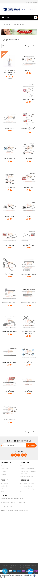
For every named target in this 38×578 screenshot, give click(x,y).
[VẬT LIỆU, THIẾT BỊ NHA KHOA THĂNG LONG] (19, 9)
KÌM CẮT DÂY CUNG (28, 245)
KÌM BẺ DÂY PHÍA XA (28, 99)
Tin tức (4, 471)
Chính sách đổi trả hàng (27, 489)
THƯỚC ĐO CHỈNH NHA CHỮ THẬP (29, 332)
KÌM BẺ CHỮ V (9, 216)
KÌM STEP (28, 216)
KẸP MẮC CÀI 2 (9, 391)
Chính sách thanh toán (27, 483)
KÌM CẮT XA (28, 159)
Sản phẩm (5, 468)
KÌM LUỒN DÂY (9, 245)
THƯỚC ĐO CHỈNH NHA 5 (28, 274)
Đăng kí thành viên (26, 466)
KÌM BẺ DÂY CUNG (9, 159)
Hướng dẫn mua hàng (27, 476)
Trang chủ (6, 24)
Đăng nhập (29, 2)
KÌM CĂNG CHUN (29, 187)
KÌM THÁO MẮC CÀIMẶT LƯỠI (28, 129)
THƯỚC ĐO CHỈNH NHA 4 (9, 303)
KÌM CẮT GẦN (29, 70)
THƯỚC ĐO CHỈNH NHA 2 (9, 332)
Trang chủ (5, 466)
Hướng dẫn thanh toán (27, 468)
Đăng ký (35, 2)
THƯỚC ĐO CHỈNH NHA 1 (9, 362)
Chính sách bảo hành (27, 492)
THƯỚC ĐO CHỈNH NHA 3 (28, 303)
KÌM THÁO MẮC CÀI (9, 187)
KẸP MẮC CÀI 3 (28, 362)
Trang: (27, 46)
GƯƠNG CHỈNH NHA (10, 420)
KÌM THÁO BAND (9, 274)
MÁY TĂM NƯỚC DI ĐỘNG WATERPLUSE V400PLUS (9, 72)
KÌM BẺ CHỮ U (9, 128)
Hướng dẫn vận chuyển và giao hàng (28, 472)
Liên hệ (4, 474)
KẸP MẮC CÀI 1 (28, 391)
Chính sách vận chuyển (27, 486)
